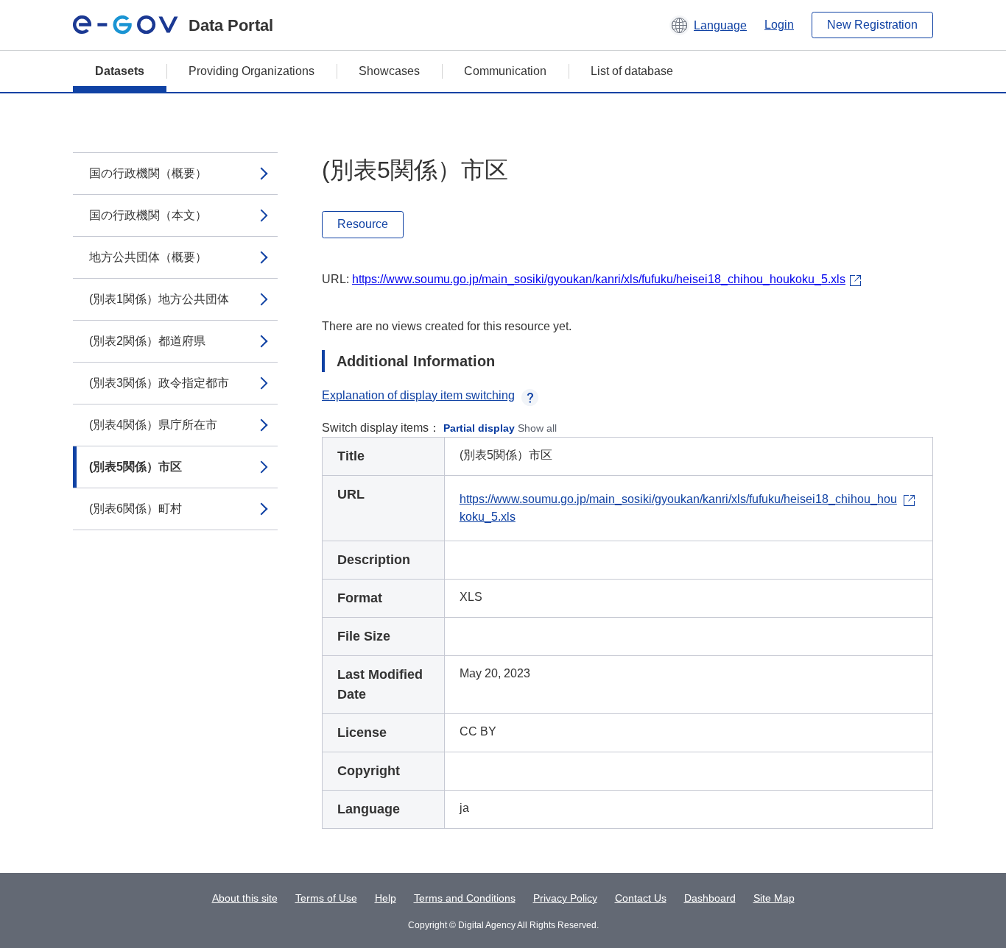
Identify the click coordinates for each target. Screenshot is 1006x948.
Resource (362, 224)
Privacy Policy (565, 898)
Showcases (389, 71)
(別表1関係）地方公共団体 (159, 299)
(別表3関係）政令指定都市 (159, 383)
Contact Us (640, 898)
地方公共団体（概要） (148, 257)
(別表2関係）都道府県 (147, 341)
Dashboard (710, 898)
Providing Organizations (251, 71)
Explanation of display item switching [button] (418, 395)
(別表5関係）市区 (135, 466)
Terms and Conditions (465, 898)
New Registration (872, 24)
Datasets (119, 71)
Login (779, 24)
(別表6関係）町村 (135, 508)
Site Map (774, 898)
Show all (537, 428)
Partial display (479, 428)
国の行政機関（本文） (148, 215)
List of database (632, 71)
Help (385, 898)
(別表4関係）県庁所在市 (153, 424)
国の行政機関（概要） (148, 173)
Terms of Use (326, 898)
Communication (505, 71)
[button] (708, 25)
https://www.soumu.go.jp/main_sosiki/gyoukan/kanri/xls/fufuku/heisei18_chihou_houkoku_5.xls (598, 279)
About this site (245, 898)
